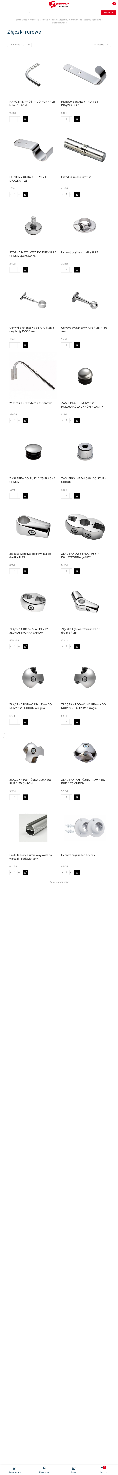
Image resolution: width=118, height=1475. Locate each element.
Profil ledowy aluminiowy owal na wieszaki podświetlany (30, 857)
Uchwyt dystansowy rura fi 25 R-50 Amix (84, 329)
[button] (25, 119)
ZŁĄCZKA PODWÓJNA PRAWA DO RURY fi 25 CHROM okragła (83, 706)
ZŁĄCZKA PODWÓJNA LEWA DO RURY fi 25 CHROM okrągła (30, 706)
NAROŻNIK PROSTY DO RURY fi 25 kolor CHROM (32, 103)
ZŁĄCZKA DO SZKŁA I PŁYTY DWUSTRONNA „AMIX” (80, 555)
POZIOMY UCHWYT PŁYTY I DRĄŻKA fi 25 (27, 179)
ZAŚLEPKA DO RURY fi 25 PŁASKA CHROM (32, 480)
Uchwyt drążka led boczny (78, 855)
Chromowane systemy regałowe (85, 20)
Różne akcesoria (59, 20)
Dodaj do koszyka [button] (51, 85)
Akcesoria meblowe (38, 20)
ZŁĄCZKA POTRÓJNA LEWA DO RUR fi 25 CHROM (30, 781)
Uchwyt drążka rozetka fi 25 (79, 252)
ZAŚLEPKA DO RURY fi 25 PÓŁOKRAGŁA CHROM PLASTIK (82, 405)
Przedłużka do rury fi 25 (76, 177)
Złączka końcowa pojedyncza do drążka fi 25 (30, 555)
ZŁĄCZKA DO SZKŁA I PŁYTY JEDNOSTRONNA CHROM (28, 631)
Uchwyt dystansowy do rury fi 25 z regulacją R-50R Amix (31, 329)
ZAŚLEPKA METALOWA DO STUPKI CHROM (84, 480)
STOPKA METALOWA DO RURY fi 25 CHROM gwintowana (32, 254)
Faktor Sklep (21, 20)
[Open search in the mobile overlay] (29, 13)
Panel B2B (108, 13)
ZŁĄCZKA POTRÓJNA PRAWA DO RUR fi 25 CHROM (83, 781)
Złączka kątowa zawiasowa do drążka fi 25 (80, 631)
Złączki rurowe (59, 23)
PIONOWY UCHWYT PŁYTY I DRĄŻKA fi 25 (79, 103)
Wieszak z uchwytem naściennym (30, 403)
